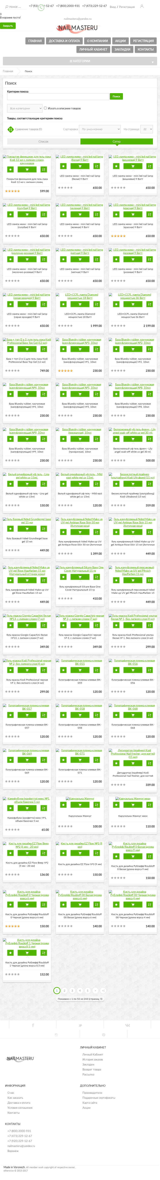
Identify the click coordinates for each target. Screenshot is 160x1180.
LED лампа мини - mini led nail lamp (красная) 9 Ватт (133, 225)
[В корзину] (27, 169)
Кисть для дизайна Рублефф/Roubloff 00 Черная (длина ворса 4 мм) (133, 916)
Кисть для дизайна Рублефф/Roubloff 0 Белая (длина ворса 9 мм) (133, 867)
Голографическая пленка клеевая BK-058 (80, 726)
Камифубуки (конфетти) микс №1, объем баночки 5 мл (27, 819)
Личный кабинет (93, 49)
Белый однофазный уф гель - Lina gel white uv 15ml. (27, 495)
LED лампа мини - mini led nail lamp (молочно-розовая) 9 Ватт (27, 270)
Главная (35, 41)
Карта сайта (89, 1102)
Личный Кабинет (92, 1054)
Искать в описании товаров (64, 108)
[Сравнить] (43, 169)
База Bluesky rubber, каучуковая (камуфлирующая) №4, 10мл (27, 405)
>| (103, 990)
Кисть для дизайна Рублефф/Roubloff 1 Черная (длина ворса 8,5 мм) (27, 964)
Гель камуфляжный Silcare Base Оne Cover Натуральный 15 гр (79, 588)
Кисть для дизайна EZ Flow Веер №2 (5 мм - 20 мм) (27, 864)
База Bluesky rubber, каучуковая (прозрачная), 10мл (80, 450)
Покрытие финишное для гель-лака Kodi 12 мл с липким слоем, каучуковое (27, 180)
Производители (92, 1092)
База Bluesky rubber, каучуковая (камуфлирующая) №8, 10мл (133, 405)
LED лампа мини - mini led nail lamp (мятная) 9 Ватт (80, 270)
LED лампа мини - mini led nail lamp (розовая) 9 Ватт (133, 270)
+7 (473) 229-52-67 (20, 1136)
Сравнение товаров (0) (28, 129)
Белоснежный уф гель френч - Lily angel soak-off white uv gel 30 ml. (132, 450)
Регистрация (143, 41)
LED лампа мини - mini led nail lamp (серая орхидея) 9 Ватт (27, 315)
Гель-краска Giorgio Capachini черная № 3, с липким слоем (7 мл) (80, 636)
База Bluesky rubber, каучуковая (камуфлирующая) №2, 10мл (133, 360)
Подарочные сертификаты (98, 1097)
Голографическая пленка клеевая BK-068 (132, 726)
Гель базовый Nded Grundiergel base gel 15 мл (27, 540)
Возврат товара (91, 1069)
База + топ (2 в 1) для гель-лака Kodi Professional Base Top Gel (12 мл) (27, 360)
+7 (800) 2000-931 (19, 1131)
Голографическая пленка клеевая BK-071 (80, 771)
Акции (120, 41)
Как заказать (15, 1097)
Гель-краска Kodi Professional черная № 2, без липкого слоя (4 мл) (27, 681)
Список (43, 141)
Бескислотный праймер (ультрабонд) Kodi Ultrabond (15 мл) (132, 495)
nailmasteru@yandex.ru (21, 1146)
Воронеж (13, 1151)
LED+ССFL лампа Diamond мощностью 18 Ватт (80, 315)
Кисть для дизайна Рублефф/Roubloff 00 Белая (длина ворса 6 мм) (80, 916)
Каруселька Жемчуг (80, 815)
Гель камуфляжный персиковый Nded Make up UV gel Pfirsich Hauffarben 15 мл (133, 591)
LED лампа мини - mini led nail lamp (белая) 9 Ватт (80, 177)
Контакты (146, 49)
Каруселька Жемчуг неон (133, 815)
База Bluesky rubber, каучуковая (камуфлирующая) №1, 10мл (80, 360)
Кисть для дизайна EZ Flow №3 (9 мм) (80, 864)
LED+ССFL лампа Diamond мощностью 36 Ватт (133, 315)
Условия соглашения (20, 1107)
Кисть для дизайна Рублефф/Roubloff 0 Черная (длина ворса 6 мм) (27, 916)
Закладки (122, 49)
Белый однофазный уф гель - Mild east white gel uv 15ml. (80, 495)
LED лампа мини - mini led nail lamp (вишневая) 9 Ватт (133, 177)
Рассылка (88, 1074)
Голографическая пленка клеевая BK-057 (27, 726)
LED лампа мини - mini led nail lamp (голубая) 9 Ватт (27, 225)
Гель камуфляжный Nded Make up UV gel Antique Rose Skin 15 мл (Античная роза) (133, 543)
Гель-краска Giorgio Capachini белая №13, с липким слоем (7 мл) (27, 636)
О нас (11, 1092)
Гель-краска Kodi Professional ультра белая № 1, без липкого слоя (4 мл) (133, 636)
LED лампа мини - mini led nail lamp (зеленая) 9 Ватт (80, 225)
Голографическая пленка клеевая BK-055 (80, 681)
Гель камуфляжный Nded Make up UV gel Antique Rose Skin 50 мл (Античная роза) (80, 543)
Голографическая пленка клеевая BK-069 (27, 771)
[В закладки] (10, 169)
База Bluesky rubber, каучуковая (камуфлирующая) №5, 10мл (80, 405)
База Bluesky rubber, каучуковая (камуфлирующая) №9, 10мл (27, 450)
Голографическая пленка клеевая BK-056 (132, 681)
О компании (97, 41)
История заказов (92, 1059)
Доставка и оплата (64, 41)
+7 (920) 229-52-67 (20, 1141)
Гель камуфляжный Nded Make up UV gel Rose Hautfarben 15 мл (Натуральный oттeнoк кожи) (27, 591)
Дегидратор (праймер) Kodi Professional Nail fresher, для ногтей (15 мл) (133, 774)
